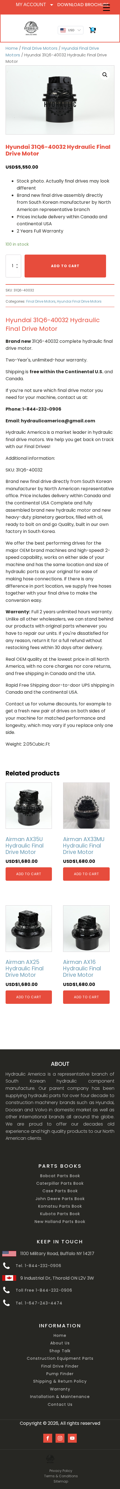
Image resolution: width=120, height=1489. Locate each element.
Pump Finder (60, 1374)
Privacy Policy (60, 1470)
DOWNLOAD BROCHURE (83, 4)
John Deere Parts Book (60, 1199)
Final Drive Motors (39, 48)
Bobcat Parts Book (60, 1176)
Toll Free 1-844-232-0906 (44, 1290)
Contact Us (60, 1404)
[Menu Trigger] (106, 7)
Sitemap (61, 1481)
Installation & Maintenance (60, 1397)
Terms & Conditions (61, 1476)
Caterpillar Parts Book (60, 1183)
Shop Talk (60, 1351)
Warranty (60, 1389)
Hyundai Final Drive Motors (79, 301)
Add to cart (65, 266)
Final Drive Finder (60, 1366)
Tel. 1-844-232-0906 (38, 1266)
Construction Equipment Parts (60, 1358)
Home (12, 48)
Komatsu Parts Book (60, 1206)
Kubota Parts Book (60, 1214)
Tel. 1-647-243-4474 (39, 1303)
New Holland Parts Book (60, 1222)
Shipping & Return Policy (60, 1381)
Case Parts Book (60, 1191)
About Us (60, 1343)
